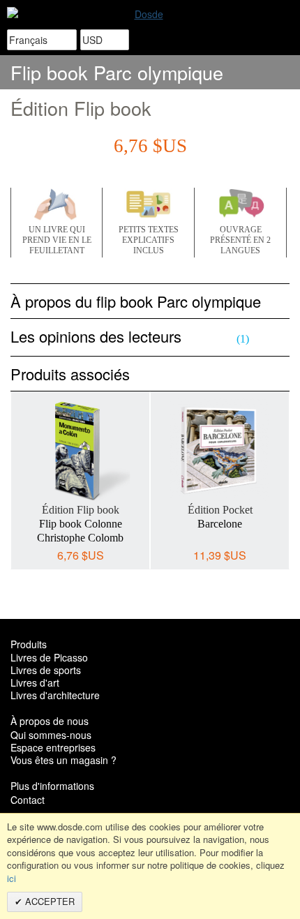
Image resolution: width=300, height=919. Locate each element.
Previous (20, 466)
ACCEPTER (48, 901)
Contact (27, 800)
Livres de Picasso (49, 657)
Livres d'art (34, 682)
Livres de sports (45, 670)
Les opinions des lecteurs (129, 336)
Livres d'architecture (55, 695)
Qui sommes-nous (50, 735)
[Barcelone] (219, 450)
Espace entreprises (53, 747)
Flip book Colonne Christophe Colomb (80, 531)
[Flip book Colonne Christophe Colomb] (80, 450)
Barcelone (219, 524)
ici (11, 878)
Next (279, 466)
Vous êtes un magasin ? (63, 760)
